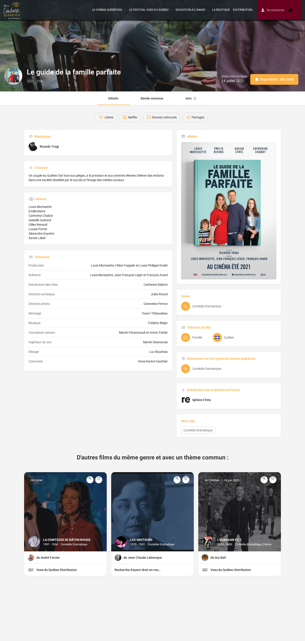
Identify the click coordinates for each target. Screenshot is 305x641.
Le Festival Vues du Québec (149, 9)
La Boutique (221, 9)
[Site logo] (12, 9)
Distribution (242, 9)
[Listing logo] (13, 76)
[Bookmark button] (98, 479)
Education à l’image (190, 9)
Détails (113, 98)
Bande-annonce (152, 98)
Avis (191, 98)
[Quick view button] (90, 479)
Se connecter (275, 10)
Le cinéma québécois (107, 9)
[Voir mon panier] (290, 10)
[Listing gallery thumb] (229, 210)
